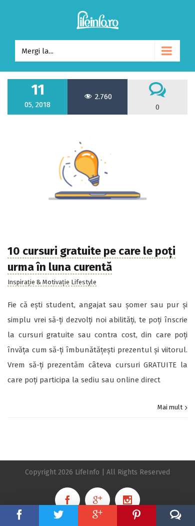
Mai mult (170, 407)
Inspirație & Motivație (39, 282)
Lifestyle (83, 282)
